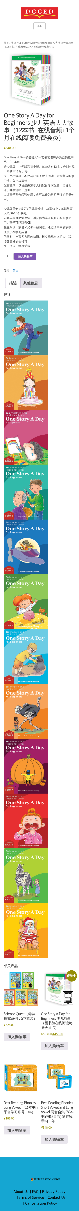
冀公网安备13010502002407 (47, 1179)
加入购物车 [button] (17, 1037)
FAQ (35, 1191)
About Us (21, 1191)
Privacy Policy (53, 1191)
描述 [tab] (13, 283)
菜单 (39, 26)
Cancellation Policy (41, 1203)
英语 (13, 42)
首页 (6, 42)
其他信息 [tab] (30, 283)
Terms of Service (30, 1197)
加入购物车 (25, 256)
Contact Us (56, 1197)
